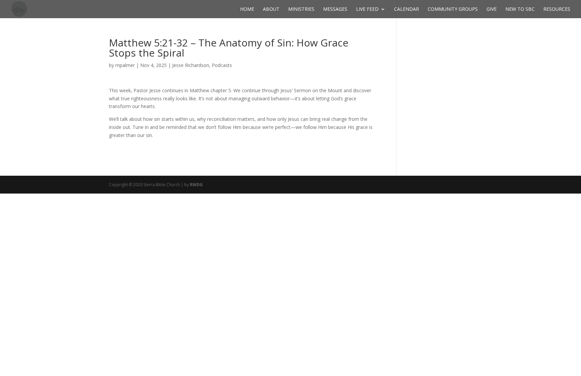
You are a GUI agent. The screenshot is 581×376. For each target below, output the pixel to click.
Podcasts (222, 65)
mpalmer (125, 65)
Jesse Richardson (190, 65)
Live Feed (367, 9)
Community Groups (453, 9)
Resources (556, 9)
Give (492, 9)
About (271, 9)
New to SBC (520, 9)
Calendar (406, 9)
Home (247, 9)
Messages (335, 9)
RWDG (196, 184)
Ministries (301, 9)
